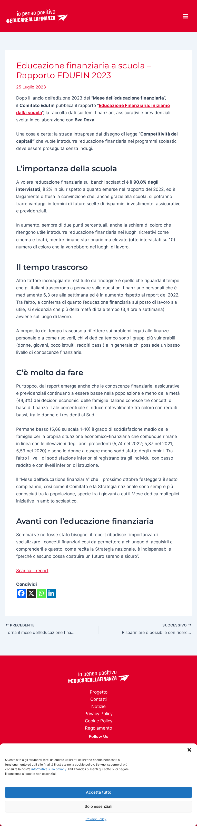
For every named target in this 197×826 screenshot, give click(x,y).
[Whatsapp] (41, 593)
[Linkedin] (51, 593)
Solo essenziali (98, 806)
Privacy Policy (96, 819)
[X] (31, 593)
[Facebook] (21, 593)
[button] (189, 749)
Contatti (98, 699)
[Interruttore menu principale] (185, 16)
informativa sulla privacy (48, 769)
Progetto (98, 692)
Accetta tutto (98, 792)
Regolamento (98, 728)
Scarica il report (32, 570)
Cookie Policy (98, 720)
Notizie (98, 706)
